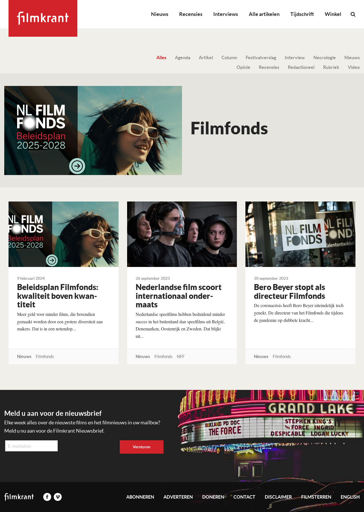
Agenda (182, 57)
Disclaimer (278, 496)
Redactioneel (301, 67)
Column (229, 57)
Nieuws (159, 14)
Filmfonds (45, 356)
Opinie (243, 67)
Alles (161, 57)
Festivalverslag (261, 57)
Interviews (225, 14)
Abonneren (140, 496)
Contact (244, 496)
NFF (181, 356)
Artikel (206, 57)
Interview (295, 57)
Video (354, 67)
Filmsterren (316, 496)
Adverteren (178, 496)
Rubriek (331, 67)
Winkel (333, 14)
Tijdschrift (302, 14)
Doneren (213, 496)
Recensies (190, 14)
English (350, 496)
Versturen (141, 447)
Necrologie (324, 57)
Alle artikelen (264, 14)
